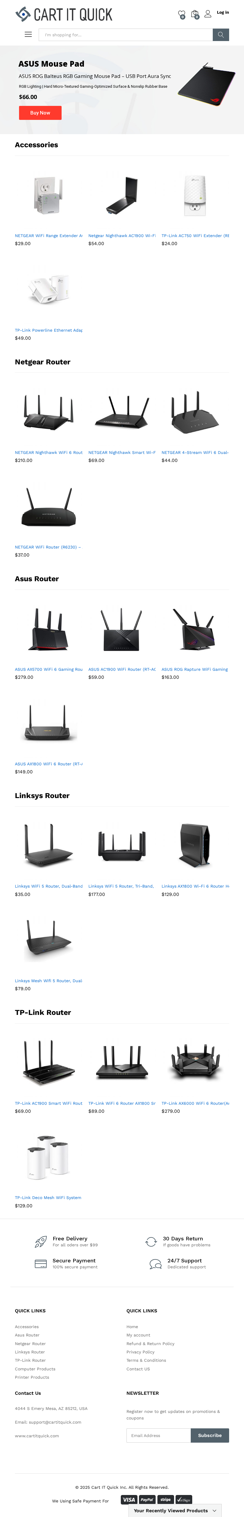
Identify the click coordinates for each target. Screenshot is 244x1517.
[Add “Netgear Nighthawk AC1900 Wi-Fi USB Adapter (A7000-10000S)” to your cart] (107, 226)
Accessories (27, 1326)
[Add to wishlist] (61, 226)
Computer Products (35, 1368)
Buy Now (40, 113)
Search (221, 35)
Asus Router (27, 1335)
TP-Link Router (30, 1360)
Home (132, 1326)
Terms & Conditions (146, 1360)
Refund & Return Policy (150, 1343)
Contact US (138, 1368)
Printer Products (32, 1377)
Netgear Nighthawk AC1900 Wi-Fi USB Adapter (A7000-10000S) (153, 235)
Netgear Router (30, 1343)
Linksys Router (30, 1352)
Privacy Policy (140, 1352)
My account (138, 1335)
